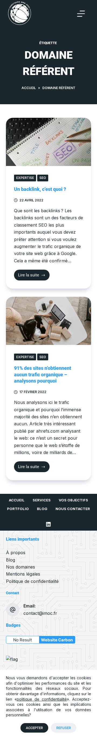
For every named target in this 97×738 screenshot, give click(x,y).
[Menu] (81, 14)
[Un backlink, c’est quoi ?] (48, 142)
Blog (42, 509)
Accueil (17, 500)
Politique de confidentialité (32, 581)
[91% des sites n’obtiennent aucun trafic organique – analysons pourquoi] (48, 321)
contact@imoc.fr (40, 613)
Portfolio (18, 509)
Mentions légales (23, 574)
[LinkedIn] (48, 524)
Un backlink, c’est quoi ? (40, 189)
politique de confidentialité (42, 699)
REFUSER (63, 728)
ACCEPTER (34, 728)
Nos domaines (20, 567)
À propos (15, 552)
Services (42, 500)
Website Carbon (57, 639)
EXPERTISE (25, 178)
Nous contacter (73, 509)
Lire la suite (33, 273)
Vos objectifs (73, 500)
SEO (42, 178)
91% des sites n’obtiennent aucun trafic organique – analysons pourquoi (42, 374)
